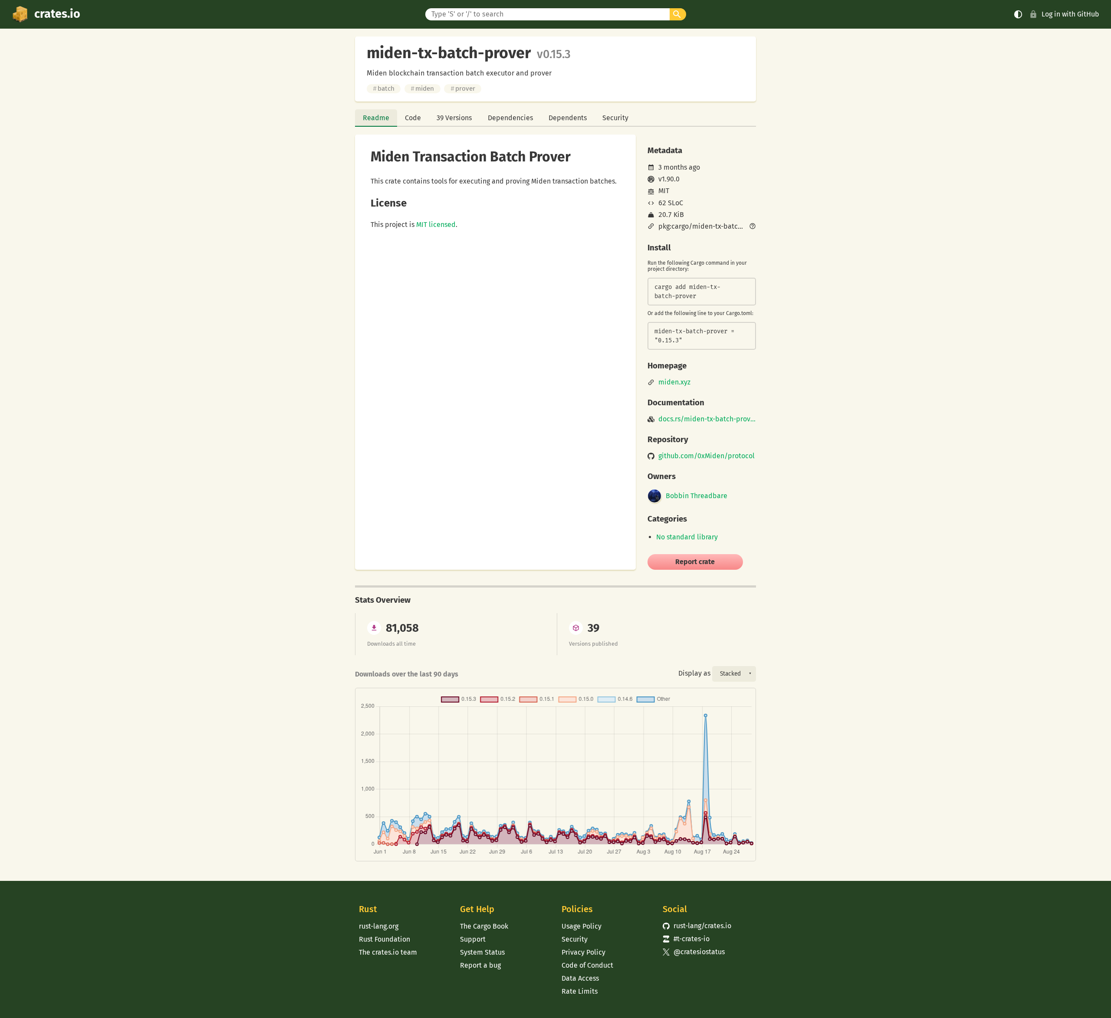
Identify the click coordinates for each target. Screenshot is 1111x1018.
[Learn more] (752, 227)
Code (413, 118)
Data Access (580, 978)
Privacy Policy (583, 952)
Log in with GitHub (1070, 14)
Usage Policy (582, 926)
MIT (663, 191)
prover (462, 88)
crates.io (57, 14)
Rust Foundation (384, 939)
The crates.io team (388, 952)
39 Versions (454, 118)
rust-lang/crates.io (697, 926)
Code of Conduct (587, 965)
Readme (376, 118)
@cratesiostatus (694, 952)
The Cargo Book (484, 926)
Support (473, 939)
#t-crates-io (686, 939)
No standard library (687, 537)
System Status (482, 952)
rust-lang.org (378, 926)
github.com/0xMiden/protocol (706, 456)
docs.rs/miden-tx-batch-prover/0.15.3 (707, 419)
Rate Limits (580, 991)
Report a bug (480, 965)
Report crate (695, 562)
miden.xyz (674, 382)
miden (422, 88)
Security (615, 118)
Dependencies (510, 118)
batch (383, 88)
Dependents (568, 118)
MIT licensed (436, 224)
